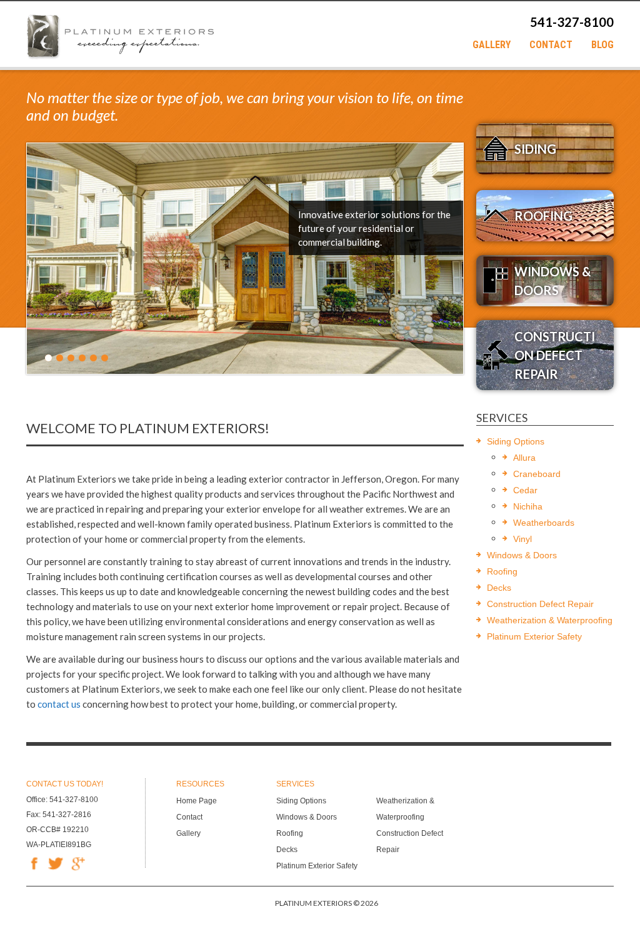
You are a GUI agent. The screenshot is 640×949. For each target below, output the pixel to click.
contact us (59, 704)
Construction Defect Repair (540, 604)
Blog (602, 45)
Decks (499, 588)
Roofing (502, 571)
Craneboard (537, 474)
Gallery (491, 45)
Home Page (196, 800)
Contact (550, 45)
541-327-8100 (572, 21)
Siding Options (515, 441)
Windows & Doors (522, 555)
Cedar (525, 490)
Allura (524, 458)
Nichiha (527, 506)
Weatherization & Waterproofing (549, 620)
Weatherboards (543, 523)
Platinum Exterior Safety (534, 636)
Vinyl (522, 539)
